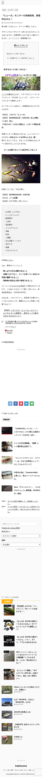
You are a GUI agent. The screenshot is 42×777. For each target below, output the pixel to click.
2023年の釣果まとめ (22, 712)
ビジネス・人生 (13, 413)
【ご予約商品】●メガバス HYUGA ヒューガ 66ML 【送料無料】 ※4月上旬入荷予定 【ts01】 (21, 322)
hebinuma (21, 765)
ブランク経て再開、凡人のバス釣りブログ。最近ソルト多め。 (21, 770)
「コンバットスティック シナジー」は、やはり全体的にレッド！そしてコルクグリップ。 (27, 461)
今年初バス (18, 737)
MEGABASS (9, 342)
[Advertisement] (21, 373)
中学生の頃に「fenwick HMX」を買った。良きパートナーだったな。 (27, 475)
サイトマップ (21, 760)
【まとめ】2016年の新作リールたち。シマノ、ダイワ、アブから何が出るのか (27, 639)
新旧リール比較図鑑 (12, 597)
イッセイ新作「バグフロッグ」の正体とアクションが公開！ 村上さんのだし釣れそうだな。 (24, 509)
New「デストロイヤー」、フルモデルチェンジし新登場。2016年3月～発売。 (27, 490)
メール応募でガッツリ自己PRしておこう (21, 58)
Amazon (9, 333)
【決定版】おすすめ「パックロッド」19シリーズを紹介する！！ (26, 608)
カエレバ (13, 326)
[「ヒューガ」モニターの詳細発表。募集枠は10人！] (26, 403)
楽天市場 (9, 330)
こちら (10, 260)
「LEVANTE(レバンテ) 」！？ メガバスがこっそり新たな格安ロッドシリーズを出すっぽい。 (27, 431)
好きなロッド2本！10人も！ (17, 54)
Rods (5, 413)
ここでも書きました (9, 94)
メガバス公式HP (18, 286)
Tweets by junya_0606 (11, 528)
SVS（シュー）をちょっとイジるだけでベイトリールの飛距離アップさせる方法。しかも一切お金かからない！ (26, 657)
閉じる (24, 45)
